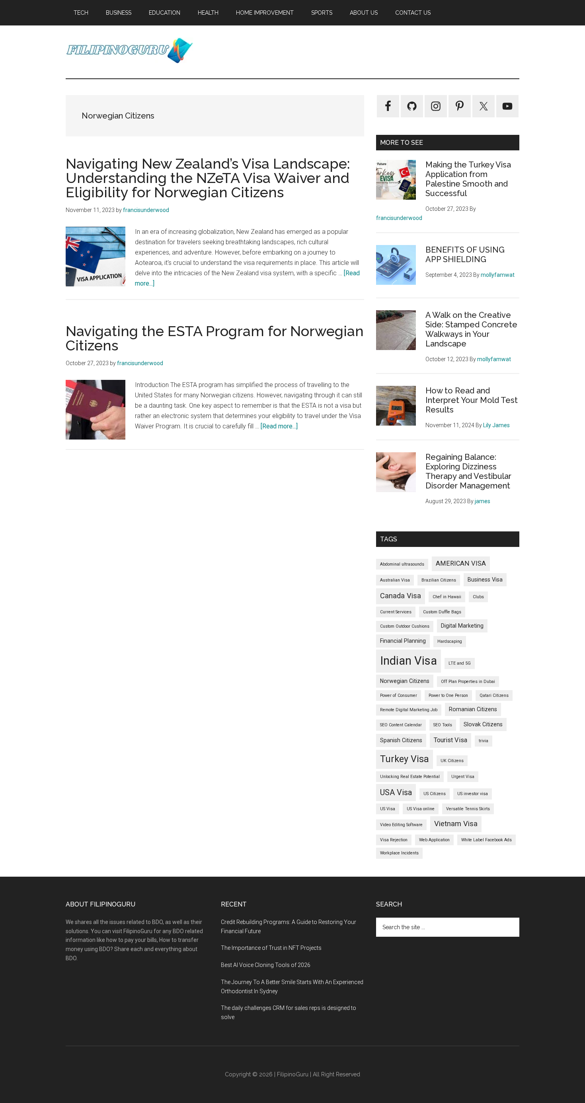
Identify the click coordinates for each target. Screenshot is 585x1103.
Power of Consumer (398, 695)
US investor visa (472, 793)
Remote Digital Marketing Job (408, 709)
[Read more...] (279, 426)
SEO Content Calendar (401, 725)
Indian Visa (408, 660)
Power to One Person (448, 695)
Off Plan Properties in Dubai (468, 681)
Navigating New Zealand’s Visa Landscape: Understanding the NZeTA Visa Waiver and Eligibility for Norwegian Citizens (208, 177)
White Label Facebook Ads (486, 839)
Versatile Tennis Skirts (468, 808)
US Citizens (434, 793)
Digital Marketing (462, 626)
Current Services (395, 612)
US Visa (387, 808)
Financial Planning (403, 641)
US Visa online (421, 808)
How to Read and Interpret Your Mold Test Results (471, 400)
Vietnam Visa (456, 823)
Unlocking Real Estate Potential (410, 776)
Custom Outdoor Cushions (404, 626)
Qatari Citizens (494, 695)
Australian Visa (395, 580)
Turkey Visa (404, 759)
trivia (483, 740)
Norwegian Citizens (404, 681)
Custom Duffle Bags (442, 612)
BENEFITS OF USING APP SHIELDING (465, 254)
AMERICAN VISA (461, 563)
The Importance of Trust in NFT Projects (271, 948)
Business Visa (485, 579)
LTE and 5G (459, 663)
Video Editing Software (401, 824)
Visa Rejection (394, 839)
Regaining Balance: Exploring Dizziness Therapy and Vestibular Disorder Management (468, 471)
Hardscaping (449, 641)
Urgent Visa (462, 776)
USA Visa (396, 792)
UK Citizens (452, 760)
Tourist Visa (450, 740)
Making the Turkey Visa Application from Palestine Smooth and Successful (468, 179)
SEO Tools (442, 725)
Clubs (478, 596)
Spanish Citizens (401, 740)
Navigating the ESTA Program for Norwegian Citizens (215, 338)
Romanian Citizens (473, 709)
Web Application (434, 839)
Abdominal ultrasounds (402, 564)
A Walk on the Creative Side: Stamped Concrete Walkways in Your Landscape (471, 329)
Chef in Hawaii (447, 596)
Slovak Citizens (483, 724)
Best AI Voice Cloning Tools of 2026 (265, 965)
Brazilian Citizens (438, 580)
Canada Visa (400, 595)
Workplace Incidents (399, 853)
